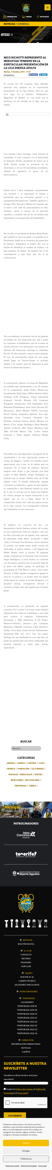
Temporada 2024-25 (27, 1029)
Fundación (23, 768)
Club (41, 763)
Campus (21, 763)
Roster (38, 774)
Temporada (20, 785)
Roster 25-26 (27, 977)
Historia (26, 958)
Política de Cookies (23, 1089)
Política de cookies (12, 1166)
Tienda (32, 785)
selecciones (17, 780)
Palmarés (26, 962)
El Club (27, 950)
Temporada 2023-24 (27, 1025)
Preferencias (26, 1158)
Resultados (26, 774)
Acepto (26, 1143)
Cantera (31, 763)
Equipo (28, 973)
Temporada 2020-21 (27, 1014)
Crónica (10, 768)
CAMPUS (26, 1052)
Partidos (13, 774)
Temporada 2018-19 (27, 1006)
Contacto (26, 954)
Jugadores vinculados (27, 985)
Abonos (11, 763)
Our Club (26, 966)
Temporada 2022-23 (27, 1021)
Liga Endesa (37, 768)
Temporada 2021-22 (27, 1018)
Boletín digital (26, 944)
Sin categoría (32, 780)
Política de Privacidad (29, 1166)
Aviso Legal (42, 1166)
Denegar (26, 1151)
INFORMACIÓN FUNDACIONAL (26, 1044)
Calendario (27, 1002)
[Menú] (47, 7)
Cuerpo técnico (27, 981)
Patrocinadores (29, 991)
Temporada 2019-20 (27, 1010)
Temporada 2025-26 (27, 1033)
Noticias (27, 940)
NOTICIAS (10, 24)
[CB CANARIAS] (26, 2)
